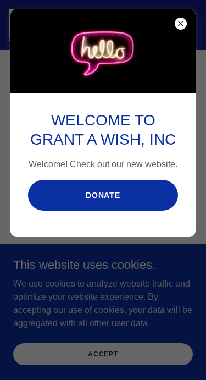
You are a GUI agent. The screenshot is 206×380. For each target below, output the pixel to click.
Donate (103, 195)
